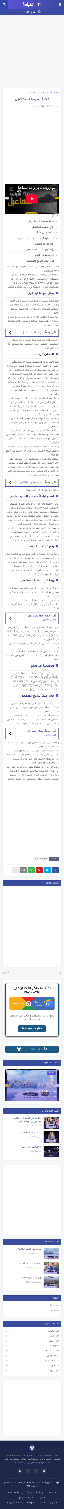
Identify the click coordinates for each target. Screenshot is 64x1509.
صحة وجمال (32, 1356)
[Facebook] (55, 870)
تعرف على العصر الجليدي (41, 1091)
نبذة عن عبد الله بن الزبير (30, 14)
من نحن (52, 1493)
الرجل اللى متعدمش (31, 1147)
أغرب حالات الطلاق (33, 332)
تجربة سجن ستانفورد (31, 482)
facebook (54, 1306)
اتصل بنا (41, 1498)
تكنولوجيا (32, 1346)
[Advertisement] (32, 51)
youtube (55, 1311)
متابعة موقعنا (32, 1028)
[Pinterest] (39, 870)
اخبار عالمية (32, 1331)
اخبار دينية (32, 1371)
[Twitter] (47, 870)
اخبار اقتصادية (32, 1351)
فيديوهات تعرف (33, 93)
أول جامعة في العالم (31, 1278)
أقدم (6, 973)
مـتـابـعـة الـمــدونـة (32, 1049)
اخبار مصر (32, 1336)
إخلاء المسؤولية (15, 1493)
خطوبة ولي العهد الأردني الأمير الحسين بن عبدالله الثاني (27, 1120)
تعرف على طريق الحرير (30, 1263)
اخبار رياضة (32, 1341)
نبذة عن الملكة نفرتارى (30, 1133)
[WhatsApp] (31, 870)
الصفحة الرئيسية (51, 93)
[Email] (23, 870)
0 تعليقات (35, 107)
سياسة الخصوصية (36, 1493)
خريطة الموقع (26, 1498)
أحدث (57, 973)
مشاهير (32, 1366)
